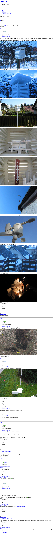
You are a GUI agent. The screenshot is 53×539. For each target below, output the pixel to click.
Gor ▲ (11, 536)
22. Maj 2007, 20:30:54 (3, 517)
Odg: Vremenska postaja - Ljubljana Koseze (5, 36)
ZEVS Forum (3, 1)
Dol (0, 20)
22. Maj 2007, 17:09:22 (3, 467)
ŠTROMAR (1, 28)
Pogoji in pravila (8, 536)
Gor (0, 530)
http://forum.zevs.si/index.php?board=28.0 (20, 506)
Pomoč (5, 536)
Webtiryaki (3, 536)
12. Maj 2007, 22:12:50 (3, 327)
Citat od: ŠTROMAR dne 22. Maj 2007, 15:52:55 (7, 468)
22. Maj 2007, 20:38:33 (3, 528)
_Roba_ (1, 458)
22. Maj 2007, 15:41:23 (3, 431)
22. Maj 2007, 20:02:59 (3, 505)
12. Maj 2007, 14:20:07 (3, 314)
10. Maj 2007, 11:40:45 (3, 25)
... (4, 20)
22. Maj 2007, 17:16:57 (3, 477)
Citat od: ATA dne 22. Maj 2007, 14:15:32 (6, 451)
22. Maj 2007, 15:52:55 (3, 450)
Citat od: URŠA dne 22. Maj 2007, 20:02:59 (7, 518)
